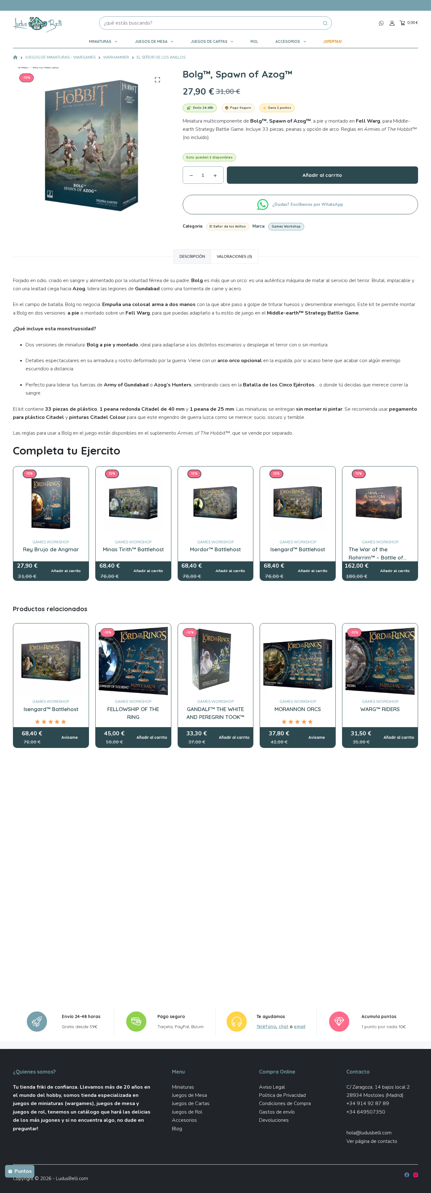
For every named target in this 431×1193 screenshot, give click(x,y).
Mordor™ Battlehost (215, 549)
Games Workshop (286, 226)
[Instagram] (415, 1175)
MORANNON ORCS (298, 709)
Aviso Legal (272, 1087)
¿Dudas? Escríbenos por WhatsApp (308, 204)
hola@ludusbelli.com (369, 1132)
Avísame (70, 737)
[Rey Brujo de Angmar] (51, 473)
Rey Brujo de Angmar (51, 549)
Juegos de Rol (187, 1112)
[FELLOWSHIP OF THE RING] (133, 661)
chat (283, 1026)
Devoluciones (274, 1120)
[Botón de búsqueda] (325, 23)
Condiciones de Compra (285, 1103)
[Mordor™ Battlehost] (215, 473)
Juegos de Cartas (209, 41)
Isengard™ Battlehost (297, 549)
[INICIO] (15, 57)
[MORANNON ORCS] (297, 661)
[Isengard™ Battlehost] (297, 473)
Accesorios (287, 41)
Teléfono (266, 1026)
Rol (254, 41)
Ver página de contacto (371, 1141)
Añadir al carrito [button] (152, 737)
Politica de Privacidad (282, 1095)
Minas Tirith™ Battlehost (133, 549)
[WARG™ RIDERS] (380, 661)
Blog (177, 1128)
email (299, 1026)
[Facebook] (406, 1175)
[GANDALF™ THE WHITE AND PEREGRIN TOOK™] (215, 661)
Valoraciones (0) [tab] (234, 256)
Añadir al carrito (322, 175)
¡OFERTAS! (332, 41)
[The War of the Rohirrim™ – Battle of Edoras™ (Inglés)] (380, 473)
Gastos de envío (277, 1112)
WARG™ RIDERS (380, 709)
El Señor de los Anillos (228, 226)
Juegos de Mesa (151, 41)
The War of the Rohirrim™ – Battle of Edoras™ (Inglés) (376, 557)
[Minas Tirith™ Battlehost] (133, 473)
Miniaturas (100, 41)
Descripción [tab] (192, 256)
